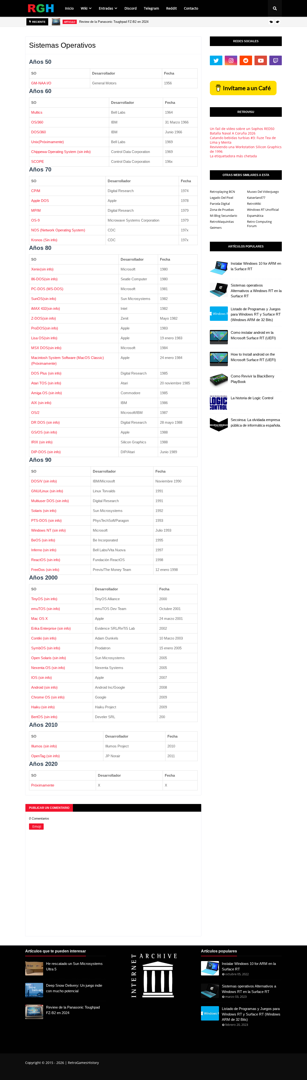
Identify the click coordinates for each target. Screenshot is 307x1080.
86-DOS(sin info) (44, 279)
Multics (36, 112)
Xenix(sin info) (42, 269)
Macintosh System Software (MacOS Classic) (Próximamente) (67, 360)
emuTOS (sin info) (45, 609)
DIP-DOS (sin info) (46, 452)
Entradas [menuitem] (106, 8)
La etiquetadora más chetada (233, 156)
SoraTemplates (52, 1072)
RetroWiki (254, 203)
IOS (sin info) (41, 677)
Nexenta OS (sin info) (48, 668)
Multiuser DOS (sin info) (50, 501)
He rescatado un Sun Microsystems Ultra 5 (74, 966)
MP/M (36, 210)
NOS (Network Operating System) (58, 230)
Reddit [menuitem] (171, 8)
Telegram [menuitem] (151, 8)
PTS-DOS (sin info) (46, 520)
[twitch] (275, 60)
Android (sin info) (44, 687)
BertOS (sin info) (44, 717)
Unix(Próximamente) (47, 142)
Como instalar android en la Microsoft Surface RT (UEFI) (253, 335)
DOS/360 (38, 132)
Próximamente (42, 785)
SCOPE (37, 161)
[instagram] (231, 60)
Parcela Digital (220, 203)
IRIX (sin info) (42, 442)
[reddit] (246, 60)
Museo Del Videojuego (263, 191)
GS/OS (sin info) (44, 432)
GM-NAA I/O (41, 83)
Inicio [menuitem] (69, 8)
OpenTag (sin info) (45, 756)
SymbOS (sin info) (45, 648)
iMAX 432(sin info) (45, 308)
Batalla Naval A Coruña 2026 (232, 133)
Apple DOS (40, 201)
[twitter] (216, 60)
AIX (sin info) (41, 403)
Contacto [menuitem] (191, 8)
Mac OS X (39, 618)
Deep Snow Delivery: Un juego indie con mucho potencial (74, 988)
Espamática (255, 215)
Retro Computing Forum (259, 223)
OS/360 (37, 122)
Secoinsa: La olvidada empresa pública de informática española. (256, 422)
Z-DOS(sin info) (43, 318)
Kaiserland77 (256, 197)
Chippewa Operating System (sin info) (61, 152)
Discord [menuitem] (130, 8)
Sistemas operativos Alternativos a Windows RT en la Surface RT (256, 290)
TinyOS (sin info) (44, 599)
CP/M (35, 191)
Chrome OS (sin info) (48, 697)
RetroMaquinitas (222, 221)
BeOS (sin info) (43, 540)
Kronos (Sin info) (44, 240)
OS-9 (35, 220)
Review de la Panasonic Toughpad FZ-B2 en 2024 (113, 21)
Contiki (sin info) (43, 638)
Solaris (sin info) (43, 511)
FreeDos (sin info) (45, 570)
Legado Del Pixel (221, 197)
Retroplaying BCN (222, 191)
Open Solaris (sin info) (48, 658)
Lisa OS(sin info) (44, 338)
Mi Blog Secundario (223, 215)
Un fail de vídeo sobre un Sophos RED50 (242, 128)
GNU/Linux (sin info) (47, 491)
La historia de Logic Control (252, 398)
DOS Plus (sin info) (46, 373)
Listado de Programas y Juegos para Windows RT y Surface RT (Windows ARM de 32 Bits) (256, 314)
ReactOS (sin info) (45, 560)
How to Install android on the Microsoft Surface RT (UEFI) (253, 357)
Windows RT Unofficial (263, 209)
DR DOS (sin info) (45, 422)
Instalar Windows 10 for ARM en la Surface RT (256, 266)
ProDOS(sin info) (44, 328)
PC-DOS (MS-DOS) (47, 289)
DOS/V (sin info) (44, 481)
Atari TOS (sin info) (46, 383)
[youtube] (260, 60)
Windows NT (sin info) (48, 530)
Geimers (216, 227)
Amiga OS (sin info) (46, 393)
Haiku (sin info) (43, 707)
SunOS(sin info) (43, 299)
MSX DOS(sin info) (46, 348)
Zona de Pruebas (222, 209)
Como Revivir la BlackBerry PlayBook (252, 379)
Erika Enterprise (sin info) (51, 628)
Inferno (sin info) (43, 550)
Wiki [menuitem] (84, 8)
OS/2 (35, 413)
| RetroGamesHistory (81, 1062)
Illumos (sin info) (44, 746)
